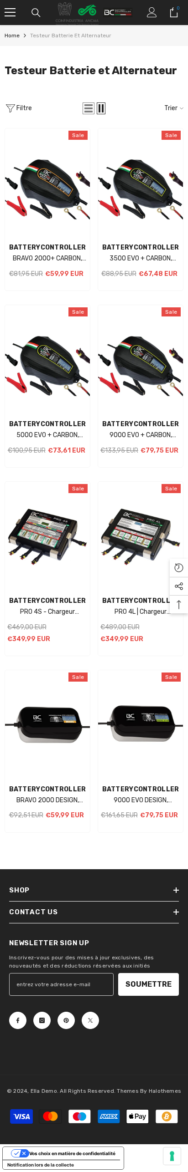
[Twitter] (90, 1020)
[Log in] (152, 12)
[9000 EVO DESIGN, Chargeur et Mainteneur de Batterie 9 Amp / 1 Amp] (140, 725)
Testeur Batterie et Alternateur (70, 35)
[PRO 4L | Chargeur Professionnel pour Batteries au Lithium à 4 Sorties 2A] (140, 537)
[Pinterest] (66, 1020)
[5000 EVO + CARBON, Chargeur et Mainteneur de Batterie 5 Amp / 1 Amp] (47, 360)
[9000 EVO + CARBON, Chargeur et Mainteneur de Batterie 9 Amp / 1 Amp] (140, 360)
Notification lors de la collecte (40, 1164)
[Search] (36, 12)
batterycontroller (47, 247)
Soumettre (148, 984)
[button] (88, 108)
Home (12, 35)
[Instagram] (42, 1020)
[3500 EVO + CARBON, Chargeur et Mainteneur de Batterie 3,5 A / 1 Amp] (140, 183)
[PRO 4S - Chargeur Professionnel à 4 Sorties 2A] (47, 537)
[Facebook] (17, 1020)
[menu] (10, 12)
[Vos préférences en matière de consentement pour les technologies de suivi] (172, 1156)
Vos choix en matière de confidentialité (72, 1153)
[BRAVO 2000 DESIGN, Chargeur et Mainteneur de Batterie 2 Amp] (47, 725)
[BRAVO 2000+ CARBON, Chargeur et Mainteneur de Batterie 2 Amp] (47, 183)
